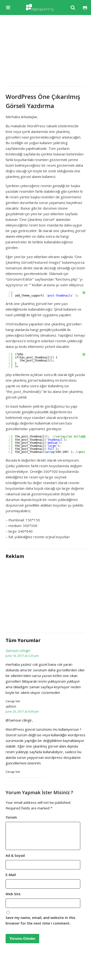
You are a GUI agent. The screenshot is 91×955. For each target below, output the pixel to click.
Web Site (13, 893)
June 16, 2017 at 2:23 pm (22, 656)
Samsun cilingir (18, 650)
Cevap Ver (13, 701)
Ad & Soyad (15, 855)
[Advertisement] (45, 50)
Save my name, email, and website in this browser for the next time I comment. (40, 920)
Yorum (11, 817)
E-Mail (11, 874)
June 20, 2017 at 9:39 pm (22, 711)
